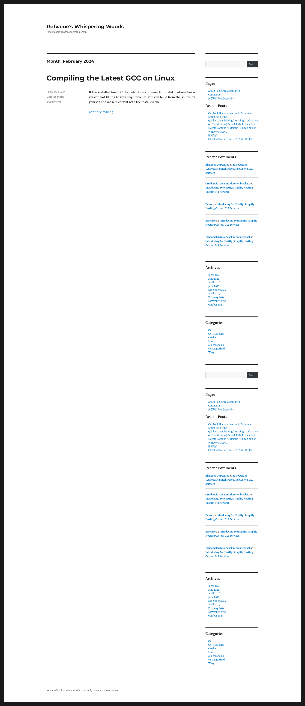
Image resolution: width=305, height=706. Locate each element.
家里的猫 (212, 135)
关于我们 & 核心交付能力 (221, 98)
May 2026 (213, 278)
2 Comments (54, 101)
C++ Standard (216, 333)
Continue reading (101, 112)
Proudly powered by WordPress (100, 690)
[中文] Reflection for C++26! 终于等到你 (230, 139)
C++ (210, 330)
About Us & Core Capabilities (224, 90)
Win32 (212, 352)
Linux (211, 341)
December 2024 (217, 289)
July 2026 (213, 275)
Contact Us (214, 94)
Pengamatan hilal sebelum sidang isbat (227, 237)
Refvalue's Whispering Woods (85, 26)
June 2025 (214, 286)
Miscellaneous (216, 344)
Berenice (210, 220)
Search (252, 64)
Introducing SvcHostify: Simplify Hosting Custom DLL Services (229, 169)
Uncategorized (55, 96)
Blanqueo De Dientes (217, 164)
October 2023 (215, 304)
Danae (209, 204)
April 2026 (214, 282)
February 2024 (216, 297)
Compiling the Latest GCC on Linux (111, 78)
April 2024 (214, 293)
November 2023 (217, 301)
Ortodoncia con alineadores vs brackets (227, 183)
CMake (212, 337)
